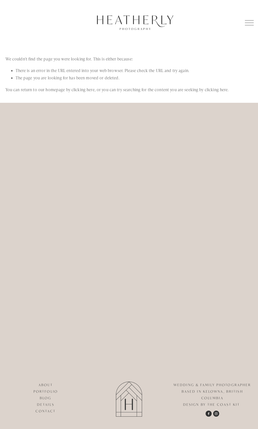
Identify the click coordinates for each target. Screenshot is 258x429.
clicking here (83, 89)
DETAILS (45, 404)
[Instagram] (216, 414)
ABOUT (46, 385)
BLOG (45, 398)
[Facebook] (209, 414)
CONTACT (46, 411)
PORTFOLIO (46, 391)
